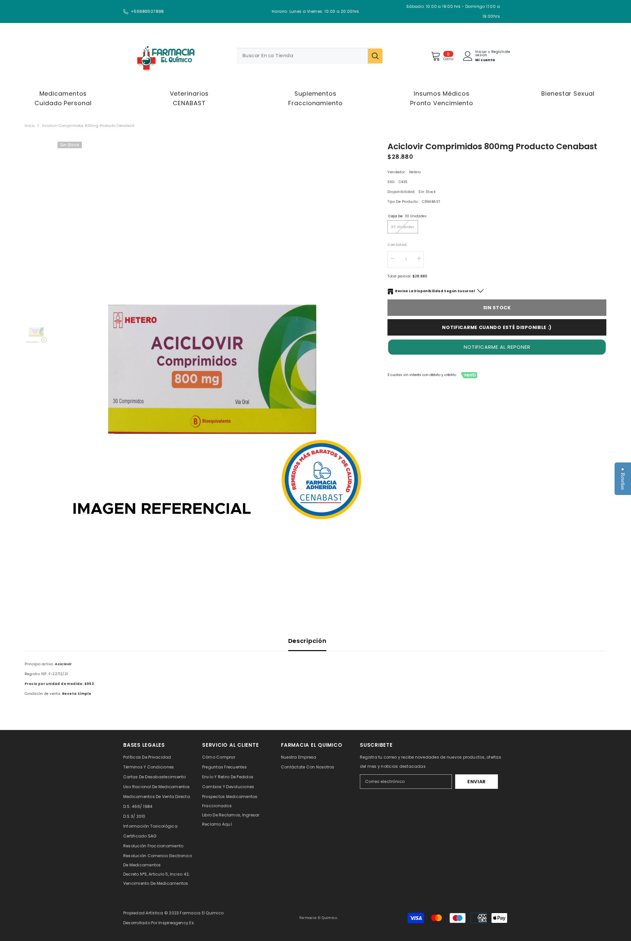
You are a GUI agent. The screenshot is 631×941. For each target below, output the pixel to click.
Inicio (30, 125)
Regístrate (500, 52)
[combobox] (302, 56)
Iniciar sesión (481, 53)
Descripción (307, 641)
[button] (496, 347)
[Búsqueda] (310, 56)
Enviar (476, 781)
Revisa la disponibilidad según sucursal (435, 291)
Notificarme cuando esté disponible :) (497, 327)
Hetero (415, 172)
